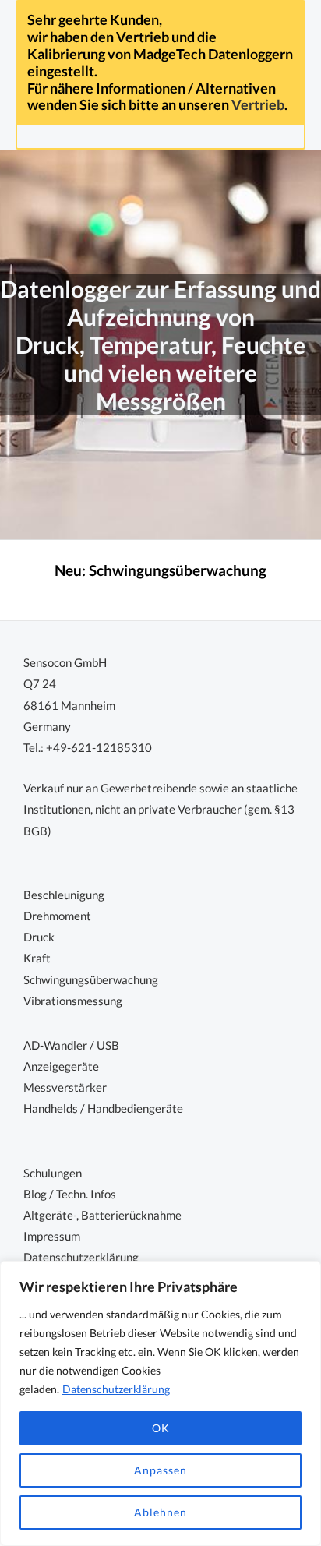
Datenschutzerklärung (116, 1389)
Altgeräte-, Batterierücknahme (102, 1215)
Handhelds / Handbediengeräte (103, 1108)
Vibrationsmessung (72, 1001)
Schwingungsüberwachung (177, 570)
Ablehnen (160, 1512)
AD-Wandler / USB (71, 1045)
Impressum (51, 1236)
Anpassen (160, 1470)
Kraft (37, 958)
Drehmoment (57, 916)
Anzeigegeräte (61, 1066)
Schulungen (52, 1173)
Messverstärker (65, 1087)
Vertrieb (257, 104)
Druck (39, 937)
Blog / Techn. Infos (69, 1194)
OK (161, 1428)
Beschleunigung (63, 895)
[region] (160, 1403)
